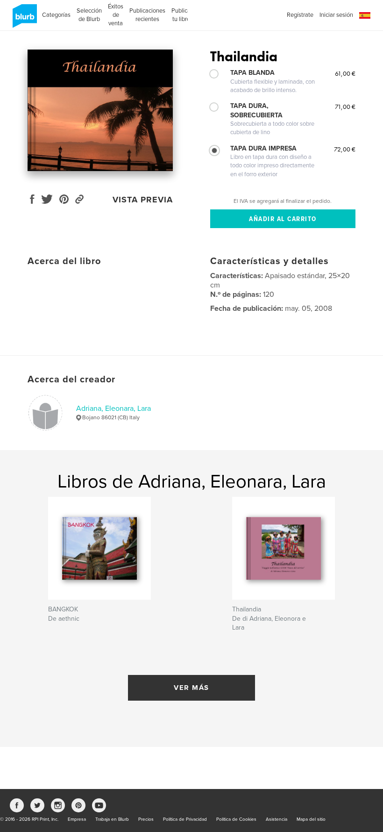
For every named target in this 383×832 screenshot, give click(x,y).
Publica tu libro (181, 15)
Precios (146, 819)
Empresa (77, 819)
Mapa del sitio (311, 819)
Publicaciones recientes (147, 15)
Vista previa (143, 199)
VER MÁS (191, 687)
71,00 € (345, 106)
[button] (364, 16)
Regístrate (300, 15)
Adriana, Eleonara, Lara (113, 408)
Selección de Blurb (89, 15)
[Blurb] (23, 19)
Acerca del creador (71, 379)
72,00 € (344, 149)
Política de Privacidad (185, 819)
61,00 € (345, 73)
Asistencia (276, 819)
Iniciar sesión (336, 15)
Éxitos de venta (115, 15)
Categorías (56, 15)
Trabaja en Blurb (112, 819)
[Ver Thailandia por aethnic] (100, 110)
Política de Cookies (236, 819)
